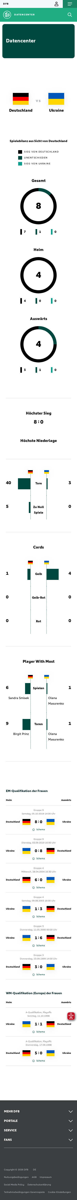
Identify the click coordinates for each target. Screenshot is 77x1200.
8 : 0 (38, 822)
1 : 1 (38, 1024)
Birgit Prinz (21, 734)
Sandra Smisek (18, 698)
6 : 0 (38, 880)
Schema (40, 829)
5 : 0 (38, 1053)
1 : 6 (38, 938)
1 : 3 (38, 909)
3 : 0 (38, 967)
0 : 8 (38, 851)
